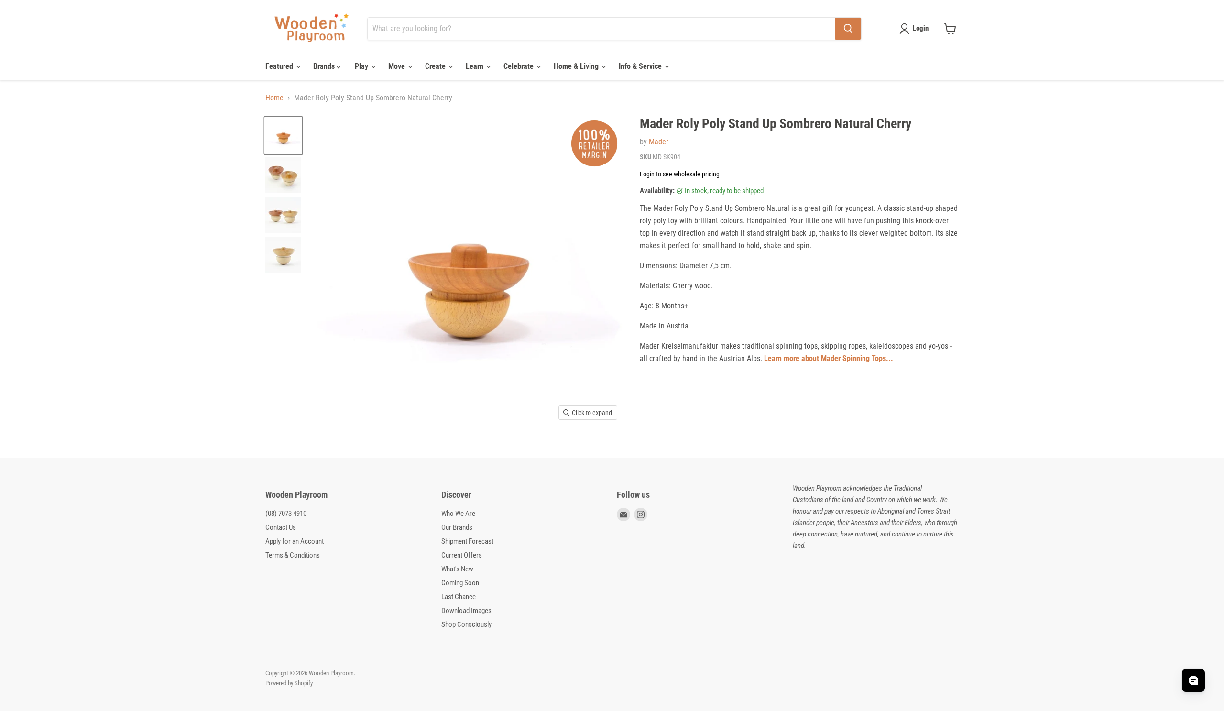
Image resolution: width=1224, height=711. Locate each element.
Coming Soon (460, 583)
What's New (457, 569)
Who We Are (458, 513)
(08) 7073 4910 (285, 513)
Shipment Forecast (467, 541)
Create (436, 66)
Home (274, 98)
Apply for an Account (294, 541)
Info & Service (641, 66)
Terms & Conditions (292, 555)
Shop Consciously (466, 624)
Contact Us (280, 527)
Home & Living (577, 66)
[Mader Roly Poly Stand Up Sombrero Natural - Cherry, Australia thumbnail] (283, 135)
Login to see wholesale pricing (680, 174)
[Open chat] (1193, 680)
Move (397, 66)
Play (362, 66)
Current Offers (461, 555)
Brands (325, 66)
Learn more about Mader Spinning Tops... (828, 358)
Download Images (466, 610)
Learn (475, 66)
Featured (280, 66)
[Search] (848, 29)
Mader (658, 141)
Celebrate (519, 66)
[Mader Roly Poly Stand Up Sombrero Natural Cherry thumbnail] (283, 175)
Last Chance (458, 596)
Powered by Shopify (289, 683)
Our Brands (456, 527)
